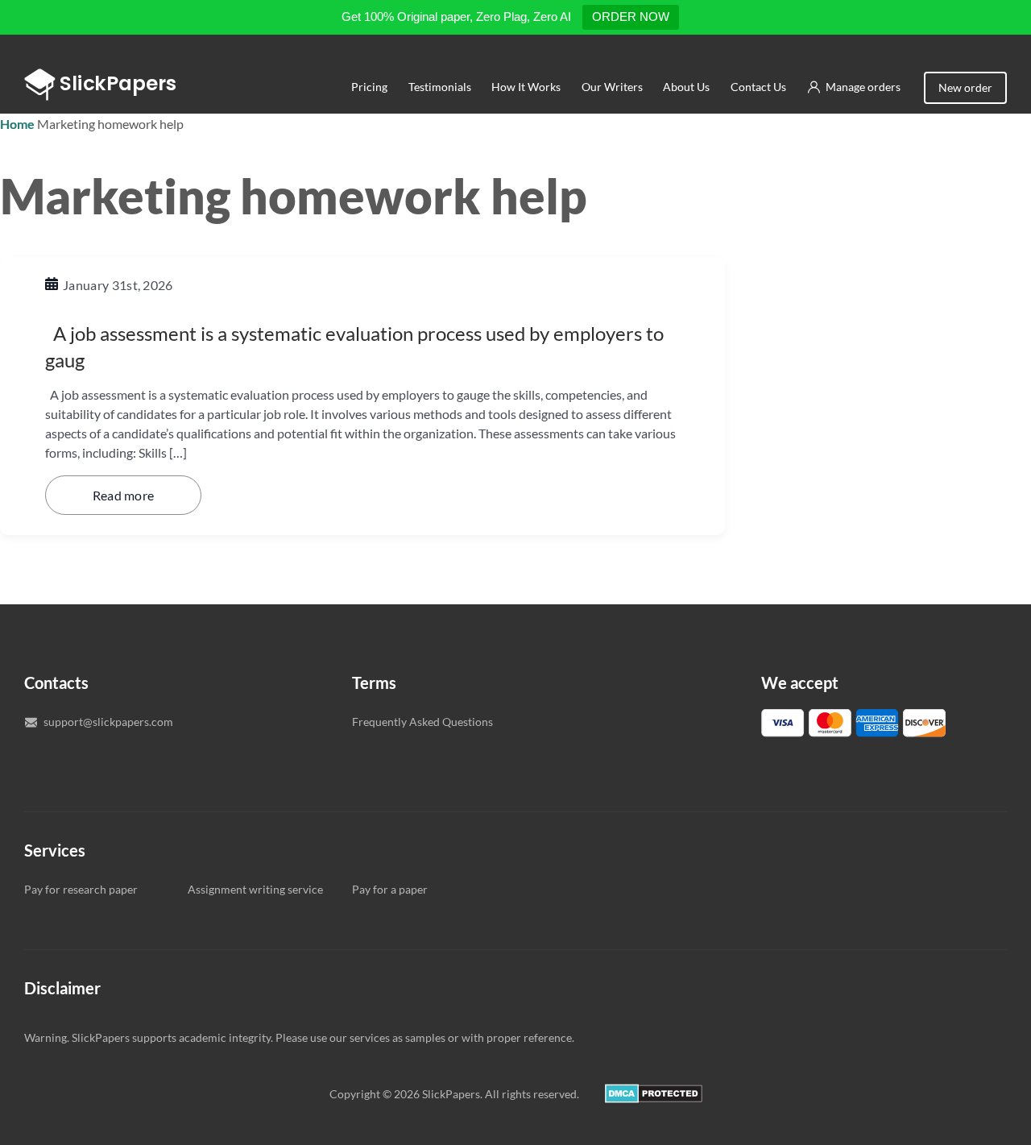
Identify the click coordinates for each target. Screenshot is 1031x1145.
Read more (124, 495)
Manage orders (863, 86)
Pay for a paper (390, 889)
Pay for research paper (81, 889)
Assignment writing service (255, 889)
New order (965, 87)
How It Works (526, 86)
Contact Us (758, 86)
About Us (686, 86)
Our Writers (612, 86)
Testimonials (439, 86)
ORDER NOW (630, 16)
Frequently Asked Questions (422, 721)
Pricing (369, 86)
